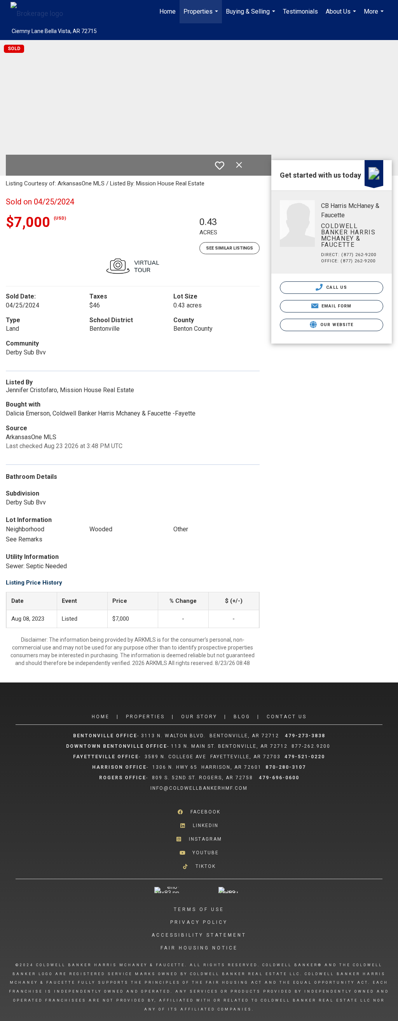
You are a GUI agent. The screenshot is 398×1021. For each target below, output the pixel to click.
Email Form (335, 306)
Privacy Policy (199, 922)
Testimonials (300, 11)
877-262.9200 (312, 746)
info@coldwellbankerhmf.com (199, 788)
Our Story (199, 716)
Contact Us (287, 716)
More (375, 15)
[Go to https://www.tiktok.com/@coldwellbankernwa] (199, 866)
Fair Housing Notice (199, 948)
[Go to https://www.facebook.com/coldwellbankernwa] (199, 811)
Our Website (336, 324)
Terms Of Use (199, 909)
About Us (342, 15)
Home (167, 11)
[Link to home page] (40, 11)
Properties (201, 15)
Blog (242, 716)
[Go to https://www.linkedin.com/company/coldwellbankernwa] (199, 825)
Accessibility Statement (199, 935)
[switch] (219, 165)
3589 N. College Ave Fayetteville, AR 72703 (213, 756)
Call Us (336, 287)
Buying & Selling (251, 15)
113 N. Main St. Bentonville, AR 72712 (229, 746)
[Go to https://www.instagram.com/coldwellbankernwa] (199, 839)
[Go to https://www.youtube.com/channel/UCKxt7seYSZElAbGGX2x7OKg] (199, 852)
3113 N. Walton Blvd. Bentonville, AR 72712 (210, 735)
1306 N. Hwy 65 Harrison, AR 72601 (207, 767)
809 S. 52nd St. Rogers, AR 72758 (203, 777)
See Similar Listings (229, 248)
